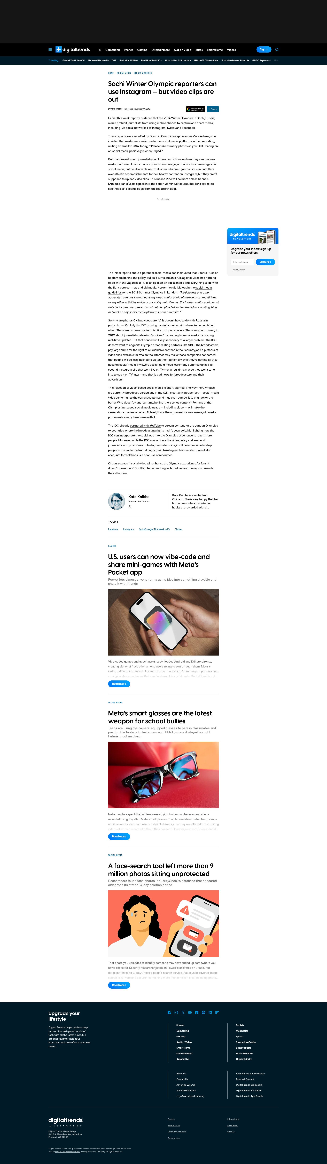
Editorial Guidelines (186, 1090)
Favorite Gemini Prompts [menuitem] (235, 60)
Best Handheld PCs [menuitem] (151, 60)
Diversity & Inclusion (177, 1131)
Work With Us (174, 1125)
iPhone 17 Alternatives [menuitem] (206, 60)
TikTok (196, 1012)
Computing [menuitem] (112, 50)
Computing (182, 1031)
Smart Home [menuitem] (215, 50)
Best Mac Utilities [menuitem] (129, 60)
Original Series (244, 1059)
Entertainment (184, 1053)
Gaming (180, 1036)
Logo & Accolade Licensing (190, 1096)
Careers (171, 1119)
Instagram (128, 529)
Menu (50, 49)
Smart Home (183, 1048)
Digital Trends (67, 54)
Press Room (232, 1125)
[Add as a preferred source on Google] (195, 109)
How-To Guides (244, 1053)
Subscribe (265, 262)
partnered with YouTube (145, 425)
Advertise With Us (185, 1084)
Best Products (243, 1048)
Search (277, 49)
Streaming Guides (246, 1042)
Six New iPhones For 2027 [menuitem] (102, 60)
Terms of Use (174, 1138)
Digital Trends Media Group (67, 1151)
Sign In (264, 49)
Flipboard (217, 1012)
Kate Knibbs (116, 108)
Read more (119, 684)
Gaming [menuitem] (142, 50)
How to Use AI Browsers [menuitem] (178, 60)
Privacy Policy (238, 269)
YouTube (190, 1012)
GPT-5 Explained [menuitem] (261, 60)
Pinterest (203, 1012)
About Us (181, 1073)
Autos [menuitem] (199, 50)
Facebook (113, 529)
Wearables (242, 1031)
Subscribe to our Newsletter (250, 1073)
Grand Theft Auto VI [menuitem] (73, 60)
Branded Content (245, 1079)
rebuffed (139, 136)
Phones (180, 1025)
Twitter (178, 529)
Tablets (240, 1025)
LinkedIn (210, 1012)
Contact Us (182, 1079)
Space (239, 1036)
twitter (130, 506)
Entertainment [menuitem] (161, 50)
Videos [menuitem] (231, 50)
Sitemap (231, 1131)
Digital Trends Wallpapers (249, 1084)
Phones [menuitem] (128, 50)
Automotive (182, 1059)
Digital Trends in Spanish (249, 1090)
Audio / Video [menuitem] (182, 50)
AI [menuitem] (100, 50)
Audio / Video (184, 1042)
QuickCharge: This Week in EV (154, 529)
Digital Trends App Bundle (249, 1096)
